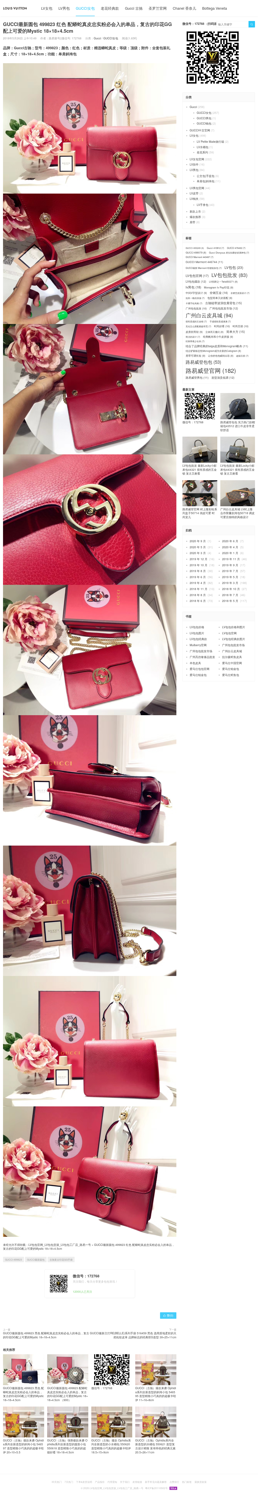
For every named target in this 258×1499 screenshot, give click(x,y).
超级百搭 (242, 355)
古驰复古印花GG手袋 (61, 1259)
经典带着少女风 (195, 341)
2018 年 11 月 (198, 589)
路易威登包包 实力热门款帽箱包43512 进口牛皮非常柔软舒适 (237, 426)
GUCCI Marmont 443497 (199, 257)
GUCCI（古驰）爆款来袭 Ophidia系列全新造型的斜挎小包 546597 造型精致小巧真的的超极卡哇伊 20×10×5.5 (23, 1446)
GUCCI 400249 (195, 248)
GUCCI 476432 (236, 247)
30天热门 (57, 1481)
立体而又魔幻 (214, 331)
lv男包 (193, 287)
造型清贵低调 (222, 377)
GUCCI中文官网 (200, 130)
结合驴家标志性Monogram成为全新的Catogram (213, 350)
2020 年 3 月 (198, 553)
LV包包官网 (197, 276)
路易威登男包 (197, 377)
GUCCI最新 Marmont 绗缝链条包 (204, 267)
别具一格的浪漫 (195, 298)
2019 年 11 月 (231, 559)
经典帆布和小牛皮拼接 (218, 337)
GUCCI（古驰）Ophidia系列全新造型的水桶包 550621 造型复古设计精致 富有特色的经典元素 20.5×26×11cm (155, 1446)
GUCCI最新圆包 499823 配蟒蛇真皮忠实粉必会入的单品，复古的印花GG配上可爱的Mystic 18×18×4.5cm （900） (67, 1394)
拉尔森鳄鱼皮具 (232, 657)
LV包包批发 (229, 274)
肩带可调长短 (195, 355)
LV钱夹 (194, 199)
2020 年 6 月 (230, 541)
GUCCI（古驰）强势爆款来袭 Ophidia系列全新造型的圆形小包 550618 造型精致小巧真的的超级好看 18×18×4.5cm (67, 1446)
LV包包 (234, 267)
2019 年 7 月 (230, 571)
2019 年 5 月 (230, 577)
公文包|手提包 (205, 176)
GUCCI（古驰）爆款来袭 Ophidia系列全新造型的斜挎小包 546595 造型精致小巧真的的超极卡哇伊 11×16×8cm (155, 1394)
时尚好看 (222, 326)
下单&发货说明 (84, 1481)
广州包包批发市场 (223, 308)
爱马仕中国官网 (232, 663)
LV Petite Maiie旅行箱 (210, 141)
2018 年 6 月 (198, 601)
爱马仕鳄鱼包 (230, 675)
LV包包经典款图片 (233, 639)
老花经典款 (110, 8)
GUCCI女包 (85, 8)
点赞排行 (174, 1481)
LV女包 (46, 8)
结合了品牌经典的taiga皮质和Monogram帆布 (217, 346)
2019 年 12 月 (198, 559)
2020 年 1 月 (230, 553)
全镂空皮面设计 (240, 293)
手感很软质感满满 (220, 321)
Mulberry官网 (198, 645)
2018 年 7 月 (230, 595)
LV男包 (64, 8)
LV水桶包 (202, 147)
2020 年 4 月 (230, 547)
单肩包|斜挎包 (205, 181)
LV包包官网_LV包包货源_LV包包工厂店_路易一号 (59, 1245)
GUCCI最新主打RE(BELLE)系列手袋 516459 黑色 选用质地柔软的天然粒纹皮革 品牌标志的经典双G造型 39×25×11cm (133, 1335)
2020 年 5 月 (198, 547)
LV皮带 (194, 193)
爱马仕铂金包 (230, 669)
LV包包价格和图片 (233, 627)
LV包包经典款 (198, 639)
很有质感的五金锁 (196, 321)
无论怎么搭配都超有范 (198, 326)
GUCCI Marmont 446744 (204, 262)
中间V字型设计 (196, 293)
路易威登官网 (211, 370)
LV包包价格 (197, 627)
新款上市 (195, 211)
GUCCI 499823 (13, 1259)
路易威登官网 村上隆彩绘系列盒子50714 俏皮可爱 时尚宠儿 (199, 513)
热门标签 (187, 1481)
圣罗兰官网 (158, 8)
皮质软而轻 (194, 332)
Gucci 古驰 (134, 8)
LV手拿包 (202, 205)
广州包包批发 (196, 308)
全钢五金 (219, 292)
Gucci (97, 38)
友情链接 (137, 1481)
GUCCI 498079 (196, 252)
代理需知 (112, 1481)
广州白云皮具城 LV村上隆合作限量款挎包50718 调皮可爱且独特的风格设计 (237, 513)
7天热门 (68, 1481)
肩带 (192, 222)
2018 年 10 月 (231, 589)
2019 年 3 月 (230, 583)
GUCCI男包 (204, 118)
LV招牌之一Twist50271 (223, 281)
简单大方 (235, 331)
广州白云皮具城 (209, 315)
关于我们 (125, 1481)
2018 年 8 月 (198, 595)
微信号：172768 (101, 1388)
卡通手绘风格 (194, 303)
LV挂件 (194, 164)
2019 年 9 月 (230, 565)
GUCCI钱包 (204, 123)
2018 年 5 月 (230, 601)
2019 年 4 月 (198, 583)
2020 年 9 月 (198, 541)
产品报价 (100, 1481)
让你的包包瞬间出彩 (220, 355)
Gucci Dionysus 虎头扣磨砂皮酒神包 (229, 252)
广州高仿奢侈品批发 (202, 657)
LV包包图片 (197, 633)
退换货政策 (201, 1481)
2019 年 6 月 (198, 577)
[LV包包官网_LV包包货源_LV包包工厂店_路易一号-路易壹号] (15, 8)
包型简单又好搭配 (219, 298)
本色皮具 (195, 663)
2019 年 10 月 (198, 565)
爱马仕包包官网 (199, 669)
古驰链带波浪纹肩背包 (223, 303)
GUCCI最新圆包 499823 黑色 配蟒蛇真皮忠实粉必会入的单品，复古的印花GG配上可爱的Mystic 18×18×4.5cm (46, 1335)
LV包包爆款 (196, 281)
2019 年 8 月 (198, 571)
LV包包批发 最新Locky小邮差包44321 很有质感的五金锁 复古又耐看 (199, 469)
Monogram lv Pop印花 (218, 287)
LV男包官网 (197, 188)
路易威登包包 (203, 362)
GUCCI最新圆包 (36, 1259)
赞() (168, 1315)
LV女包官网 (197, 159)
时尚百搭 (240, 326)
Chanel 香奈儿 (184, 8)
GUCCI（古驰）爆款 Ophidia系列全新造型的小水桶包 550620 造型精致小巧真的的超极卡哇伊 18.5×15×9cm (111, 1446)
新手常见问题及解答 (156, 1481)
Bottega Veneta (214, 8)
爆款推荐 (195, 217)
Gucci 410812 (215, 247)
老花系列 (202, 152)
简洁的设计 (193, 336)
